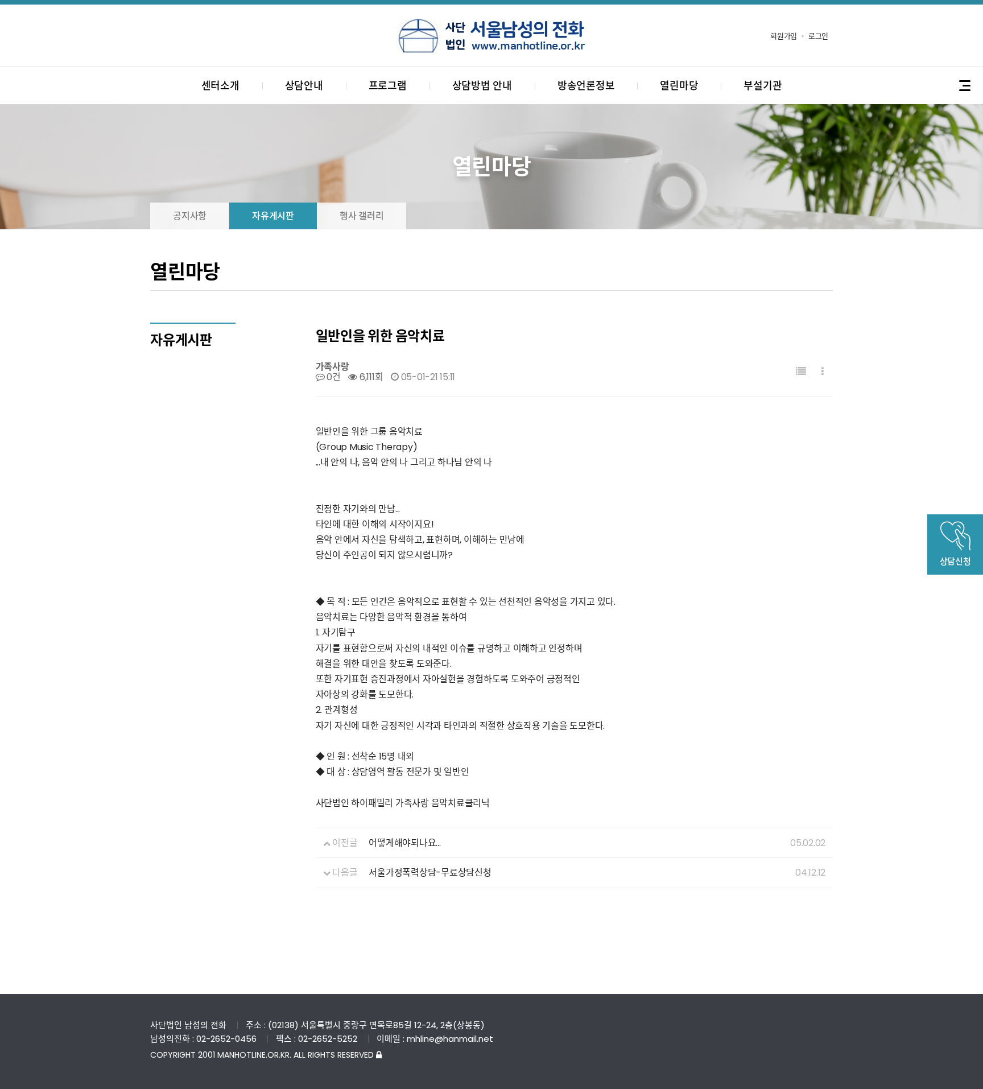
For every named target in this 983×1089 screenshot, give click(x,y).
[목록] (800, 372)
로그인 (818, 36)
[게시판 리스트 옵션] (822, 372)
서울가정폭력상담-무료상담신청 (430, 872)
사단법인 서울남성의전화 (491, 36)
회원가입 (783, 36)
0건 (332, 376)
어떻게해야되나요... (404, 842)
